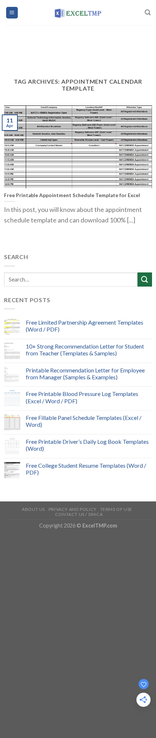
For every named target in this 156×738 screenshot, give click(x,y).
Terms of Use (116, 509)
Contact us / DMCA (79, 514)
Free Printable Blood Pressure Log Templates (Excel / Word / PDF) (82, 397)
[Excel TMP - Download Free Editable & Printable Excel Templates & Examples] (78, 12)
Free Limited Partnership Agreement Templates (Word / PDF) (84, 326)
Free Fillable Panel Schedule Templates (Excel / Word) (83, 421)
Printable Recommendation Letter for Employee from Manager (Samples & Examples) (85, 373)
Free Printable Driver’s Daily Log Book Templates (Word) (87, 445)
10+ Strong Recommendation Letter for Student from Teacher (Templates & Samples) (85, 350)
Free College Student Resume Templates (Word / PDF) (86, 469)
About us (33, 509)
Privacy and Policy (73, 509)
